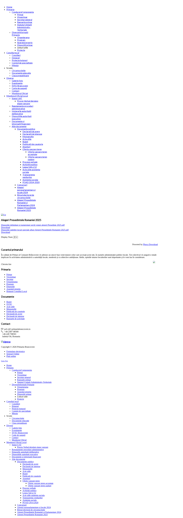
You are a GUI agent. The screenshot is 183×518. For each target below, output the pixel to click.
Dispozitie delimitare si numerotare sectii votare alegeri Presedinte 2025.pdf (33, 225)
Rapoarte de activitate (15, 319)
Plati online (11, 356)
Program (10, 284)
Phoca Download (150, 244)
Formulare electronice (15, 351)
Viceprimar (11, 277)
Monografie (11, 309)
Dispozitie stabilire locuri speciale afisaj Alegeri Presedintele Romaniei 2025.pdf (35, 230)
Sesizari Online (12, 354)
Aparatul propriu (13, 289)
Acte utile (10, 306)
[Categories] (3, 215)
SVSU (9, 304)
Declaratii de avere (14, 314)
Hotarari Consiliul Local (16, 291)
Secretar (9, 279)
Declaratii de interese (15, 316)
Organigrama (12, 282)
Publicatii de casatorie (15, 311)
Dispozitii (10, 286)
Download (5, 227)
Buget (9, 302)
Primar (9, 274)
